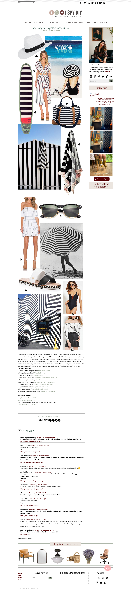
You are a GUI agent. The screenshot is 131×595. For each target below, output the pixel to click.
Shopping (57, 31)
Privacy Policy (47, 588)
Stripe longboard (38, 375)
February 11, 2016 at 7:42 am (42, 472)
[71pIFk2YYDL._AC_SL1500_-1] (26, 563)
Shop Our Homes (70, 22)
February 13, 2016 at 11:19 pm (36, 519)
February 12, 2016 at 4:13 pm (38, 509)
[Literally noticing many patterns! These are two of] (101, 142)
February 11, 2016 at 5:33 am (38, 466)
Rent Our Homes (85, 22)
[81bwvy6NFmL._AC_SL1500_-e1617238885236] (42, 563)
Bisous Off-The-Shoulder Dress (43, 384)
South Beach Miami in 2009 (26, 400)
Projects (43, 22)
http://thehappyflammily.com (30, 505)
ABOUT (20, 573)
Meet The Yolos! (30, 22)
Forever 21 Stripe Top (48, 391)
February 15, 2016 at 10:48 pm (44, 530)
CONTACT (20, 577)
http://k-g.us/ (25, 534)
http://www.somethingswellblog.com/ (33, 481)
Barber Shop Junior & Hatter (27, 405)
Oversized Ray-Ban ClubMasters (44, 382)
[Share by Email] (50, 420)
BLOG (19, 579)
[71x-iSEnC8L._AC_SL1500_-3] (104, 563)
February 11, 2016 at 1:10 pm (37, 499)
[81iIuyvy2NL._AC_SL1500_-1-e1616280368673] (57, 563)
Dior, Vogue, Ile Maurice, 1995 (27, 398)
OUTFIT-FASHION (48, 31)
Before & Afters (55, 22)
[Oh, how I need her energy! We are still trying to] (101, 165)
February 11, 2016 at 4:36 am (39, 445)
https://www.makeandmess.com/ (32, 462)
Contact (103, 22)
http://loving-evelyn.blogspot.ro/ (31, 489)
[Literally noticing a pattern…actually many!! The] (101, 118)
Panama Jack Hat (44, 371)
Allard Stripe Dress (40, 373)
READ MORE (109, 72)
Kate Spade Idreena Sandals (40, 387)
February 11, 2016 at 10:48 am (39, 493)
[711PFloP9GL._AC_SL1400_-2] (73, 563)
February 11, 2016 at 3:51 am (45, 437)
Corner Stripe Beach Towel (35, 380)
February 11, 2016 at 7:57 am (38, 485)
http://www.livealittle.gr (28, 516)
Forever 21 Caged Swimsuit (40, 389)
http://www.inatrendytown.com (31, 441)
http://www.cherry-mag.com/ (30, 452)
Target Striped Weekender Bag (47, 377)
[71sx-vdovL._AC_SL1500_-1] (89, 563)
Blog (96, 22)
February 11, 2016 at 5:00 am (39, 456)
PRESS (19, 575)
